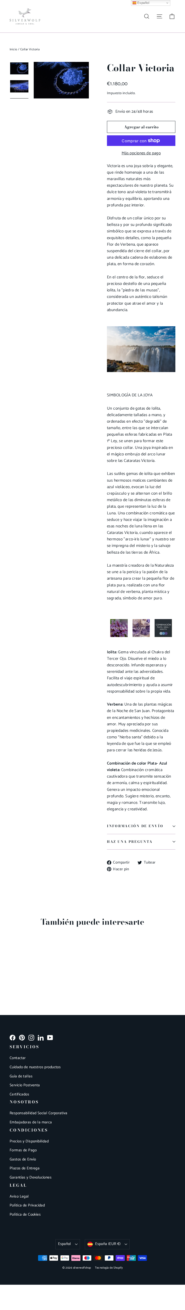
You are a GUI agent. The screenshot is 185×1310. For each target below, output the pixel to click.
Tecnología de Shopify (109, 1267)
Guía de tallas (21, 1076)
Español (64, 1244)
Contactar (18, 1058)
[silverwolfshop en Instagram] (31, 1037)
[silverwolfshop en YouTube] (50, 1037)
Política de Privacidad (27, 1205)
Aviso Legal (19, 1196)
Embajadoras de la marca (31, 1122)
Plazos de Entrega (25, 1168)
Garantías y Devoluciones (31, 1177)
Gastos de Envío (23, 1159)
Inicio (13, 49)
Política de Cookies (25, 1215)
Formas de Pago (23, 1150)
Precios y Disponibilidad (29, 1141)
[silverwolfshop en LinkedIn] (41, 1037)
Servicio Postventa (25, 1085)
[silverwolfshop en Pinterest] (22, 1037)
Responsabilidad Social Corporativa (38, 1113)
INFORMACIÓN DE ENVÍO (135, 826)
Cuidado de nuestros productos (35, 1067)
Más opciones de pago (141, 153)
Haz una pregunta (130, 841)
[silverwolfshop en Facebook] (12, 1037)
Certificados (19, 1094)
